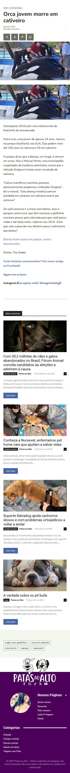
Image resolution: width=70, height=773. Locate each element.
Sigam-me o (10, 274)
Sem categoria (12, 8)
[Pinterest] (22, 37)
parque (25, 648)
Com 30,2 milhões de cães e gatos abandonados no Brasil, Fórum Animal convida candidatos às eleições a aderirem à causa (33, 362)
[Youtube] (46, 684)
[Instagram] (29, 684)
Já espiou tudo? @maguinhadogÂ (41, 283)
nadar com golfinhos (16, 642)
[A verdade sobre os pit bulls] (35, 575)
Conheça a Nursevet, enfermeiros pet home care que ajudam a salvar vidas (32, 442)
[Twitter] (14, 37)
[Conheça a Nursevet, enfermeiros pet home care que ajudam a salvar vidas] (35, 420)
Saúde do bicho (10, 449)
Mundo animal (10, 373)
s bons (22, 274)
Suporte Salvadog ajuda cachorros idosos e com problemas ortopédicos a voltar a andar (34, 520)
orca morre (10, 648)
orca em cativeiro (40, 642)
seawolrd (38, 648)
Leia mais (10, 395)
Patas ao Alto (25, 373)
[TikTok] (35, 684)
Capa (6, 600)
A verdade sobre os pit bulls (25, 595)
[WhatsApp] (30, 37)
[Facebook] (6, 37)
